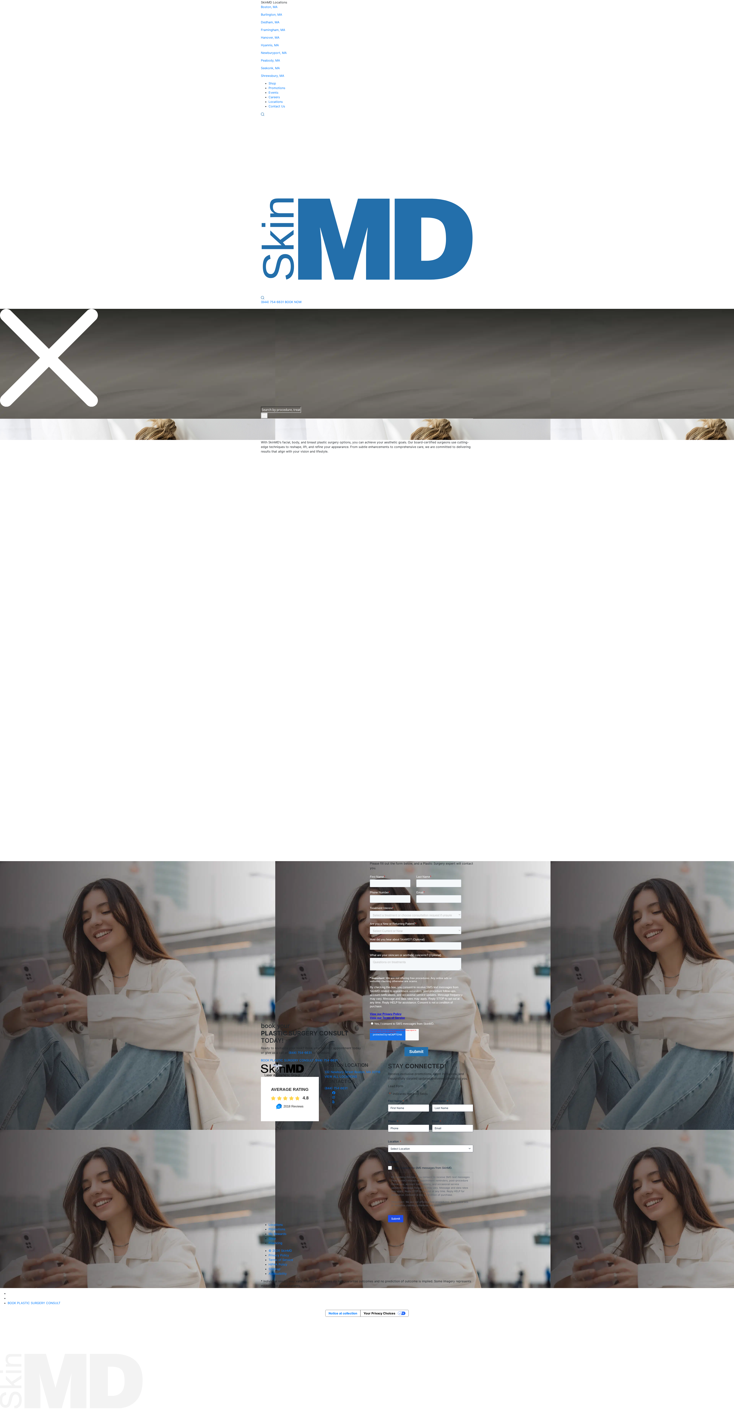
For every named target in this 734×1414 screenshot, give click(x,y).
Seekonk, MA (270, 68)
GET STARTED (380, 438)
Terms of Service (281, 1260)
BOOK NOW (293, 302)
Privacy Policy (279, 1255)
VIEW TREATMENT (277, 566)
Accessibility (278, 1273)
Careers (274, 97)
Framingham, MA (273, 30)
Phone (393, 1121)
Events (273, 92)
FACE (265, 288)
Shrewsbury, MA (272, 76)
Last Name (440, 1100)
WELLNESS (300, 288)
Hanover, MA (270, 37)
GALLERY (380, 288)
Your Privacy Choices (379, 1313)
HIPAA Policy (278, 1264)
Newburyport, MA (274, 53)
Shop (272, 83)
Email (436, 1121)
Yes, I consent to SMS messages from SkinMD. (423, 1167)
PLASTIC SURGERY (352, 288)
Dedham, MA (270, 22)
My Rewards (277, 1234)
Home (7, 424)
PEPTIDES (323, 288)
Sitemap (274, 1269)
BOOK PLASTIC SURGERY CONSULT (287, 1060)
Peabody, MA (270, 60)
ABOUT (396, 288)
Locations (276, 102)
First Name (396, 1100)
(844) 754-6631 (272, 302)
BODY (280, 288)
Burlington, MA (271, 14)
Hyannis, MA (270, 45)
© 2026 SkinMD (280, 1251)
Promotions (277, 88)
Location (394, 1141)
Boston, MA (269, 7)
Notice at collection (343, 1313)
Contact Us (277, 106)
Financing (275, 1243)
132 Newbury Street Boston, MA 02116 (352, 1072)
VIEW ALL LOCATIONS (341, 1076)
